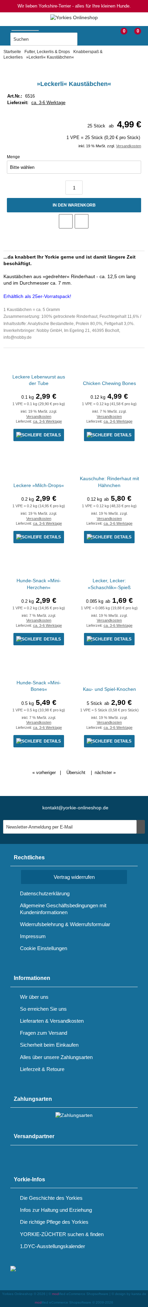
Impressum (33, 936)
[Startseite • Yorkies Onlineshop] (74, 17)
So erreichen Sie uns (43, 1009)
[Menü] (5, 33)
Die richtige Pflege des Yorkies (54, 1222)
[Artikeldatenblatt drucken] (81, 221)
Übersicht (75, 772)
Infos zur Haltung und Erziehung (56, 1210)
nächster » (105, 772)
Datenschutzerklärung (45, 893)
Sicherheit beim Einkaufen (49, 1045)
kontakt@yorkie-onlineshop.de (75, 807)
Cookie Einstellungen (43, 948)
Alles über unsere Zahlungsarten (56, 1057)
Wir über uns (34, 997)
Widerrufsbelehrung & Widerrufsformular (65, 924)
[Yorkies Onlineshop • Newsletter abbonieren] (141, 827)
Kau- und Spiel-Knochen (109, 689)
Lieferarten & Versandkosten (52, 1021)
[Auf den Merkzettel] (65, 221)
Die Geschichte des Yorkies (51, 1198)
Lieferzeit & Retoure (42, 1069)
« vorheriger (44, 772)
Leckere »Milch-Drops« (38, 485)
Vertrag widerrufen (74, 877)
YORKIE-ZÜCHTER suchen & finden (62, 1234)
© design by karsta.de (129, 1294)
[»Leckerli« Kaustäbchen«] (74, 70)
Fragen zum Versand (43, 1033)
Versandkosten (128, 146)
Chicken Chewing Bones (109, 383)
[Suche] (42, 29)
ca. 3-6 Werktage (48, 102)
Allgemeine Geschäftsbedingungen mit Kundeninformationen (63, 909)
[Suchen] (84, 39)
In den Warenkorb (74, 205)
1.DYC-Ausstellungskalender (52, 1246)
